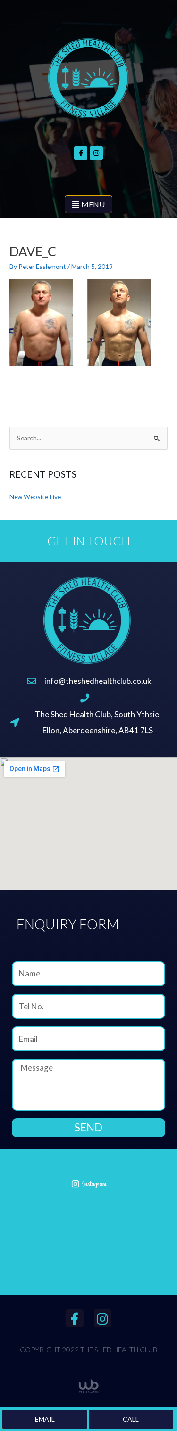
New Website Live (35, 497)
